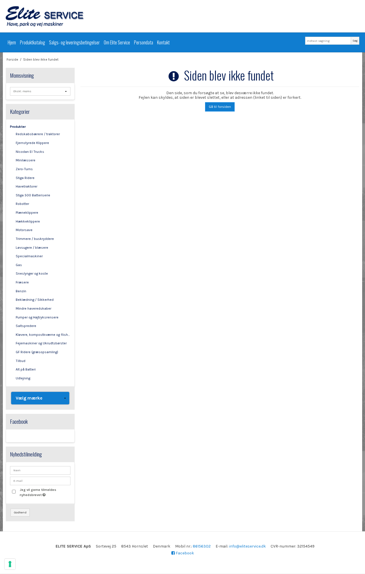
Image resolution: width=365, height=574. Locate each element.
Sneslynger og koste (32, 273)
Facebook (184, 553)
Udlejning (23, 378)
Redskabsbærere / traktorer (38, 134)
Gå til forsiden (220, 107)
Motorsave (24, 230)
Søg (355, 40)
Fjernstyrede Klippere (32, 143)
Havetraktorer (26, 186)
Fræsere (22, 282)
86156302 (202, 546)
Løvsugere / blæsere (32, 248)
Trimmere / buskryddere (35, 239)
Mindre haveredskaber (33, 308)
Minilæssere (25, 160)
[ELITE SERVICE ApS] (182, 16)
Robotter (22, 204)
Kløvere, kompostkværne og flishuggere (43, 335)
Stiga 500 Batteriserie (33, 195)
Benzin (21, 291)
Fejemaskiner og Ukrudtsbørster (41, 343)
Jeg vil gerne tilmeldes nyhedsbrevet (45, 492)
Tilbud (20, 361)
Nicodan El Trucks (30, 152)
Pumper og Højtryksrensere (37, 317)
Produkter (18, 127)
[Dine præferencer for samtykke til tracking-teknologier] (10, 564)
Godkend (20, 512)
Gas (19, 265)
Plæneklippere (27, 213)
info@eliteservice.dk (247, 546)
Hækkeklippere (28, 221)
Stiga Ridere (25, 178)
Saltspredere (26, 326)
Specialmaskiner (29, 256)
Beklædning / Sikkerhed (35, 300)
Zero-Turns (24, 169)
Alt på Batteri (26, 369)
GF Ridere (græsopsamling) (37, 352)
